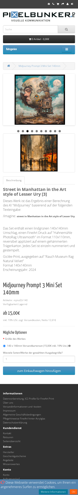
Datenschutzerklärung (15, 422)
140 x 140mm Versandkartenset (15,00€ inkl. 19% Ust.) (37, 345)
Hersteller (8, 452)
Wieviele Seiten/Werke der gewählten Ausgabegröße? (33, 352)
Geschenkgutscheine (14, 456)
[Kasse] (63, 4)
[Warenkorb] (58, 4)
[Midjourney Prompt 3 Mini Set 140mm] (39, 153)
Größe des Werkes (15, 338)
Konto (6, 475)
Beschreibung (13, 180)
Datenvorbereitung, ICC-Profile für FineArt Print (28, 398)
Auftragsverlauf (11, 478)
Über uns (8, 402)
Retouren (8, 437)
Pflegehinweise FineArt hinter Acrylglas (24, 418)
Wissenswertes (11, 464)
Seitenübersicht (11, 441)
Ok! (73, 491)
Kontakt (7, 433)
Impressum (9, 410)
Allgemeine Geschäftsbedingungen (22, 414)
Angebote (8, 460)
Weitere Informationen (53, 491)
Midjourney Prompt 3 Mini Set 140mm (39, 66)
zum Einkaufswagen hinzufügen (39, 371)
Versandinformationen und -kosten (22, 406)
